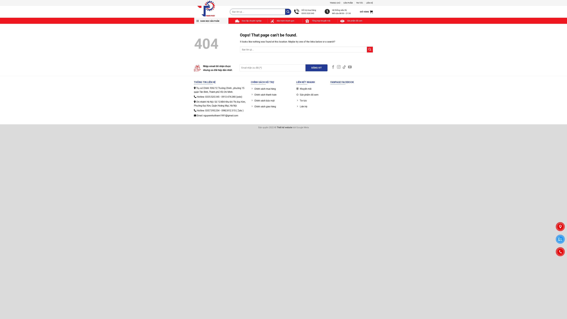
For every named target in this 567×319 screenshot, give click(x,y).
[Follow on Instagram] (339, 67)
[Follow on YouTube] (350, 67)
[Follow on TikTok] (344, 67)
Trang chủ (335, 3)
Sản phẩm (348, 3)
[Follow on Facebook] (333, 67)
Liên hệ (369, 3)
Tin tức (359, 3)
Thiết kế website (284, 127)
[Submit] (288, 12)
